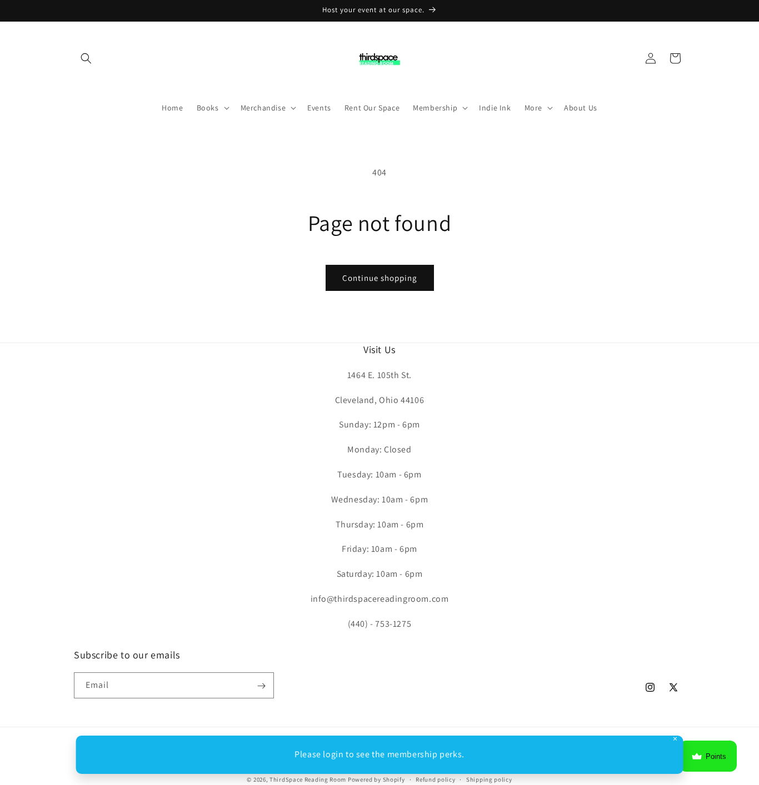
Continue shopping (379, 278)
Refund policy (435, 779)
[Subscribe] (261, 686)
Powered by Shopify (376, 779)
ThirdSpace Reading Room (307, 779)
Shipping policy (489, 779)
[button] (86, 58)
